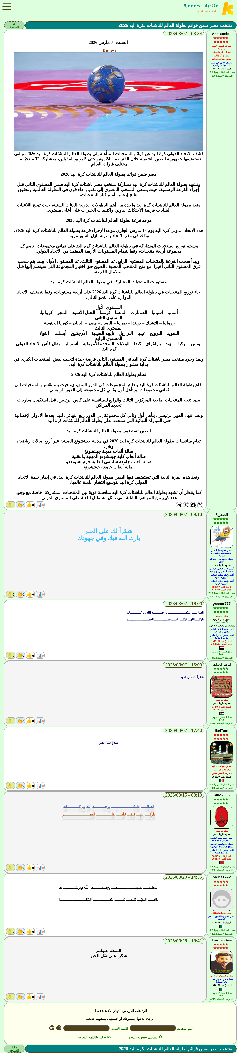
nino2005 (222, 795)
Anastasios (221, 34)
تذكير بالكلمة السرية (94, 1037)
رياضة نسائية (207, 11)
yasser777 (222, 604)
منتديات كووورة (201, 5)
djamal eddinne (221, 940)
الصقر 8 (222, 515)
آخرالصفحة (14, 25)
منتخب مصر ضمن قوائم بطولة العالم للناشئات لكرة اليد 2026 (175, 25)
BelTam (221, 730)
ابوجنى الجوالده (221, 664)
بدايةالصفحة (14, 1048)
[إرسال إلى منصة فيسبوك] (193, 505)
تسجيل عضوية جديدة (145, 1037)
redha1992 (222, 877)
